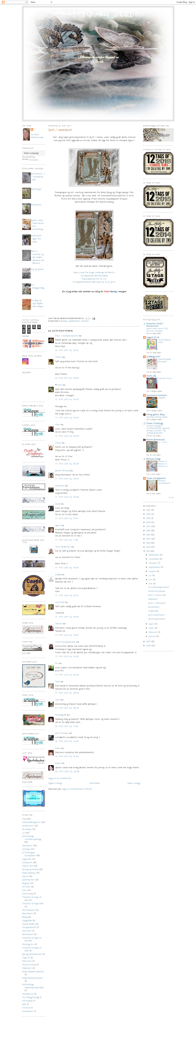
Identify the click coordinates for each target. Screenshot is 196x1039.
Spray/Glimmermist (32, 954)
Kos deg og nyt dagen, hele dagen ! (37, 303)
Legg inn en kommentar (60, 778)
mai (151, 583)
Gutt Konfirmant (156, 615)
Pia (56, 663)
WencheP (59, 602)
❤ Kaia (58, 385)
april (151, 624)
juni (151, 579)
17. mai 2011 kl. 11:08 (66, 539)
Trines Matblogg (154, 423)
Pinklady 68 (60, 714)
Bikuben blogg (153, 458)
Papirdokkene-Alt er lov (94, 278)
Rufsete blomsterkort (164, 482)
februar (153, 632)
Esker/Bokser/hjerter (33, 971)
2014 (148, 538)
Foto (24, 890)
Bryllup (25, 883)
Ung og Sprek (36, 269)
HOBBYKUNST (153, 356)
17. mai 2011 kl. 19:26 (67, 635)
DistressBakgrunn (31, 822)
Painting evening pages (157, 417)
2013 (148, 543)
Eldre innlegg (133, 783)
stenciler (26, 930)
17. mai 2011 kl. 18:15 (66, 595)
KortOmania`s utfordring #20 (37, 176)
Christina (59, 485)
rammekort (27, 1011)
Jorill (57, 699)
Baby (25, 917)
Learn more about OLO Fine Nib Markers (157, 329)
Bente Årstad (62, 470)
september (155, 567)
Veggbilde (27, 920)
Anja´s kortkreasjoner (66, 335)
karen (58, 763)
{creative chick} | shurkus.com (154, 325)
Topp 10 (26, 957)
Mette (58, 357)
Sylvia (58, 525)
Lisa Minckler (61, 733)
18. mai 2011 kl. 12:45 (67, 741)
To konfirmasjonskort (158, 587)
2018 (148, 522)
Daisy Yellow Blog (155, 414)
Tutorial (26, 1007)
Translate (33, 159)
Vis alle (171, 497)
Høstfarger (35, 189)
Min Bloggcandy (37, 286)
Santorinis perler (156, 591)
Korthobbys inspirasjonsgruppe (33, 986)
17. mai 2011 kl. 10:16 (66, 518)
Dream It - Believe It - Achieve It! (163, 464)
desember (154, 554)
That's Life (151, 376)
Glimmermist (28, 879)
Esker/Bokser (29, 873)
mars (152, 628)
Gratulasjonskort (156, 619)
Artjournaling (29, 964)
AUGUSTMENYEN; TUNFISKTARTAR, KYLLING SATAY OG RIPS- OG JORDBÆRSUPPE (158, 430)
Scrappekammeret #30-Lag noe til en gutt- (94, 282)
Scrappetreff (29, 927)
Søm (24, 1004)
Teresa (58, 623)
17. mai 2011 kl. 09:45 (67, 497)
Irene (57, 748)
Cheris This (27, 865)
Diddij (58, 574)
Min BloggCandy (30, 997)
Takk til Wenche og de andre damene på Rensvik (37, 257)
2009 (148, 645)
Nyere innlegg (55, 783)
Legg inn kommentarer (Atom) (77, 789)
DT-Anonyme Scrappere (29, 854)
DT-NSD (26, 886)
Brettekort (27, 934)
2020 (148, 514)
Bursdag (26, 829)
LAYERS (161, 397)
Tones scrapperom (156, 478)
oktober (153, 563)
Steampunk (27, 993)
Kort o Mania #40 (157, 595)
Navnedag (27, 1000)
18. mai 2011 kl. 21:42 (67, 756)
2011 (148, 551)
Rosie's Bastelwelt (155, 439)
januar (152, 636)
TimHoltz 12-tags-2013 (32, 903)
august (152, 571)
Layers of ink (152, 337)
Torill (57, 681)
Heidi (57, 503)
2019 (148, 518)
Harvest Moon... (165, 378)
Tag (24, 819)
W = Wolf (162, 442)
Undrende (153, 611)
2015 (148, 534)
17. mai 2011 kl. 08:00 (67, 478)
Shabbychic (28, 944)
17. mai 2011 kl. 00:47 (67, 399)
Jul (23, 832)
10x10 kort (27, 961)
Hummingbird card (164, 341)
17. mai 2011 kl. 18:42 (67, 616)
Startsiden (94, 783)
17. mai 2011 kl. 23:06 (67, 692)
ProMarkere (28, 910)
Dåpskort (27, 968)
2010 (148, 641)
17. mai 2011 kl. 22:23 (67, 674)
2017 (148, 526)
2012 (148, 547)
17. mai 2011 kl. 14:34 (67, 567)
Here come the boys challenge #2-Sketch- (94, 272)
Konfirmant (35, 204)
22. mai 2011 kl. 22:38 (67, 771)
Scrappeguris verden (98, 14)
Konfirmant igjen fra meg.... (35, 238)
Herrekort (27, 845)
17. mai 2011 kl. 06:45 (67, 436)
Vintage (26, 849)
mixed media (28, 924)
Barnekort (27, 913)
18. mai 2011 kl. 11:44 (66, 726)
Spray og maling (30, 869)
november (154, 559)
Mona (58, 442)
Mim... (57, 424)
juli (150, 575)
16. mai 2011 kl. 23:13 (66, 350)
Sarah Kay (27, 893)
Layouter (26, 859)
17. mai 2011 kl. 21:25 (67, 656)
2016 (148, 530)
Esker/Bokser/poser (32, 978)
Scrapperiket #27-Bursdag (94, 275)
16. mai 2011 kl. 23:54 (67, 378)
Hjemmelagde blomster (164, 360)
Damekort (27, 862)
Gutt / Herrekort (60, 130)
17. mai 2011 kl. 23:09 (67, 708)
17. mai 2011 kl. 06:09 (67, 417)
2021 (148, 510)
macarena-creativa (156, 395)
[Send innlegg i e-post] (93, 318)
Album (25, 876)
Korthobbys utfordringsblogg (31, 838)
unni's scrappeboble (65, 642)
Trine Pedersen (63, 546)
